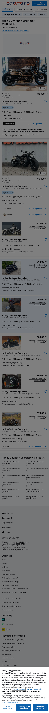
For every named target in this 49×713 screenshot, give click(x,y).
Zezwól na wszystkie (40, 708)
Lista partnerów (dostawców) (10, 702)
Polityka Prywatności (34, 689)
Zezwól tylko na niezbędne (24, 708)
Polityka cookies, (18, 689)
